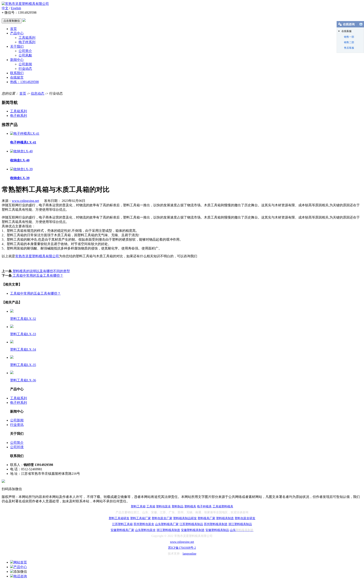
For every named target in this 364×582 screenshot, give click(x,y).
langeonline (189, 553)
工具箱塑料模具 (223, 506)
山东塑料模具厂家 (167, 524)
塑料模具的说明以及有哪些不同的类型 (41, 271)
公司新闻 (25, 64)
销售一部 (349, 36)
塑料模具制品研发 (185, 518)
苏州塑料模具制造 (216, 524)
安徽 (113, 530)
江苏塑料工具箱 (122, 524)
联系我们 (17, 73)
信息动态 (37, 93)
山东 (138, 530)
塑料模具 (190, 506)
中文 (5, 8)
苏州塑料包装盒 (144, 524)
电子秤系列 (27, 42)
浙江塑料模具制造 (168, 530)
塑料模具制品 (220, 530)
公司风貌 (25, 55)
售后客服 (349, 47)
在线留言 (17, 77)
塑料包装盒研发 (245, 518)
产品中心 (17, 33)
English (16, 8)
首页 (13, 29)
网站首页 (20, 562)
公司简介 (25, 51)
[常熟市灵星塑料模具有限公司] (25, 3)
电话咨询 (20, 576)
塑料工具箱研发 (119, 518)
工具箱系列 (27, 37)
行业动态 (25, 68)
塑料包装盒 (163, 506)
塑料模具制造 (225, 518)
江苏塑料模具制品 (191, 524)
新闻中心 (17, 60)
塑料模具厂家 (206, 518)
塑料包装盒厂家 (162, 518)
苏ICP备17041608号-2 (182, 547)
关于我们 (17, 46)
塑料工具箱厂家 (140, 518)
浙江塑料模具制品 (240, 524)
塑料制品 (177, 506)
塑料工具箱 (138, 506)
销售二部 (349, 42)
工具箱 (150, 506)
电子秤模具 (204, 506)
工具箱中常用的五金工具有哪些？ (37, 275)
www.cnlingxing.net (25, 200)
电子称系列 (18, 115)
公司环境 (17, 447)
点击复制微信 (11, 20)
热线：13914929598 (24, 82)
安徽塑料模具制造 (193, 530)
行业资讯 (17, 424)
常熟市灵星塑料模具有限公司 (37, 256)
